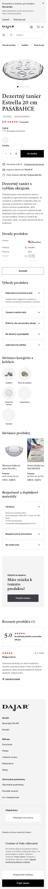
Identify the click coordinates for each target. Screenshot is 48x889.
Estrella (31, 247)
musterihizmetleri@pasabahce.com (20, 523)
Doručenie (7, 744)
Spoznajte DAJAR (10, 723)
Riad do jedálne (41, 45)
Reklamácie (7, 763)
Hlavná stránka (8, 45)
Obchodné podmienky (13, 784)
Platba (5, 750)
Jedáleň (24, 45)
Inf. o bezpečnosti (10, 797)
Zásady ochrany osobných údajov (16, 832)
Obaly (5, 769)
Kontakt (5, 729)
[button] (23, 293)
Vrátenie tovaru (9, 757)
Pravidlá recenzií (10, 791)
